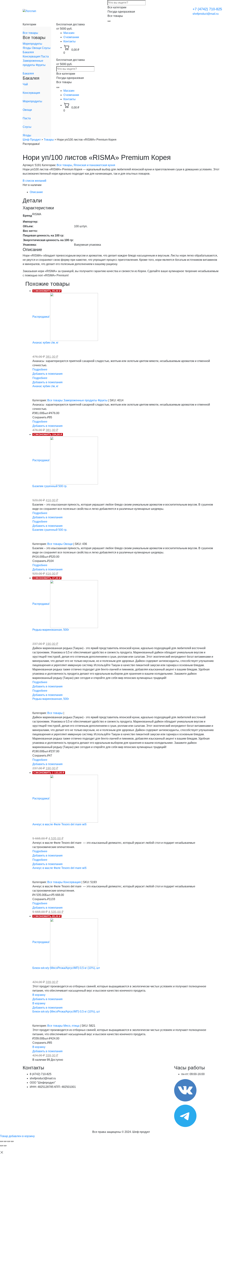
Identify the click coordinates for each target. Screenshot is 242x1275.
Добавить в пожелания (47, 373)
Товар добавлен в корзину (17, 1136)
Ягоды (27, 47)
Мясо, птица (71, 1025)
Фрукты (41, 64)
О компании (71, 37)
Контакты (69, 41)
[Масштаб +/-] (12, 1141)
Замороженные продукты (80, 400)
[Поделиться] (5, 1141)
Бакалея (28, 52)
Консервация (32, 56)
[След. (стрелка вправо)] (5, 1145)
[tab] (124, 192)
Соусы (46, 47)
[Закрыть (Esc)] (1, 1141)
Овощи (37, 47)
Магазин (68, 32)
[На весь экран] (8, 1141)
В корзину (38, 994)
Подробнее (39, 369)
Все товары (30, 32)
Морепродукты (32, 43)
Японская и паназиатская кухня (94, 165)
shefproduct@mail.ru (206, 13)
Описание (36, 192)
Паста (45, 56)
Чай (25, 84)
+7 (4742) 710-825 (207, 9)
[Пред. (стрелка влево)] (1, 1145)
